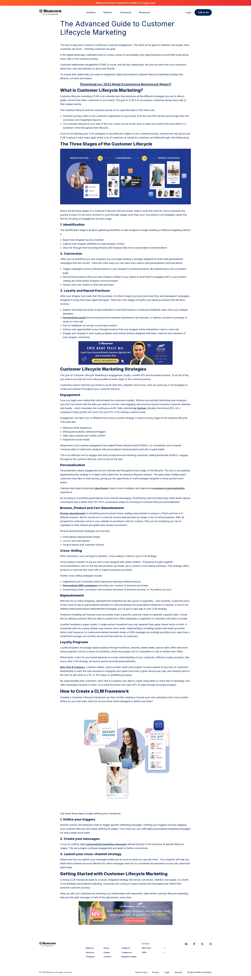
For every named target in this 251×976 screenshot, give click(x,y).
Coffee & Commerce (127, 950)
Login (188, 12)
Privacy (155, 972)
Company (90, 956)
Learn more (149, 2)
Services (90, 952)
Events (107, 952)
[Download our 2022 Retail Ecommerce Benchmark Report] (125, 84)
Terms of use (141, 972)
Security (178, 972)
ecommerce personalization (168, 488)
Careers (107, 956)
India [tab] (144, 952)
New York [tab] (146, 948)
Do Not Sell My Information (199, 972)
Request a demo (129, 956)
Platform (90, 948)
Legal (166, 972)
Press (106, 948)
